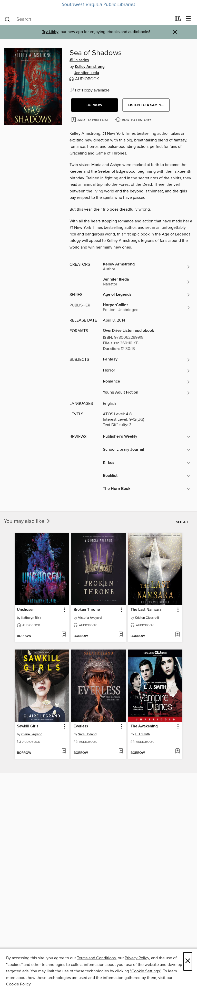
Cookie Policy (18, 984)
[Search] (7, 19)
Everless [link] (81, 726)
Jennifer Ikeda (86, 73)
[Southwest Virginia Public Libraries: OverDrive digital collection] (98, 5)
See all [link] (182, 522)
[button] (94, 105)
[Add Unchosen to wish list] (64, 634)
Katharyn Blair (31, 618)
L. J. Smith (142, 734)
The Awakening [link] (144, 726)
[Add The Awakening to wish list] (177, 751)
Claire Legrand (31, 734)
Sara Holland (87, 734)
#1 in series (79, 60)
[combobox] (88, 19)
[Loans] (178, 20)
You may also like (25, 521)
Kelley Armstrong (90, 67)
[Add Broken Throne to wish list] (120, 634)
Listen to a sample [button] (146, 105)
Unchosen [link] (26, 609)
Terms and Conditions (96, 958)
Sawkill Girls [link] (27, 726)
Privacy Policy (137, 958)
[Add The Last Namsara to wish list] (177, 634)
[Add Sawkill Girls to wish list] (64, 751)
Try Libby (50, 32)
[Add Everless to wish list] (120, 751)
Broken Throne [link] (87, 609)
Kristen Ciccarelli (147, 618)
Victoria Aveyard (90, 618)
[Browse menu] (188, 18)
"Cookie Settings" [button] (145, 971)
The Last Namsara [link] (146, 609)
